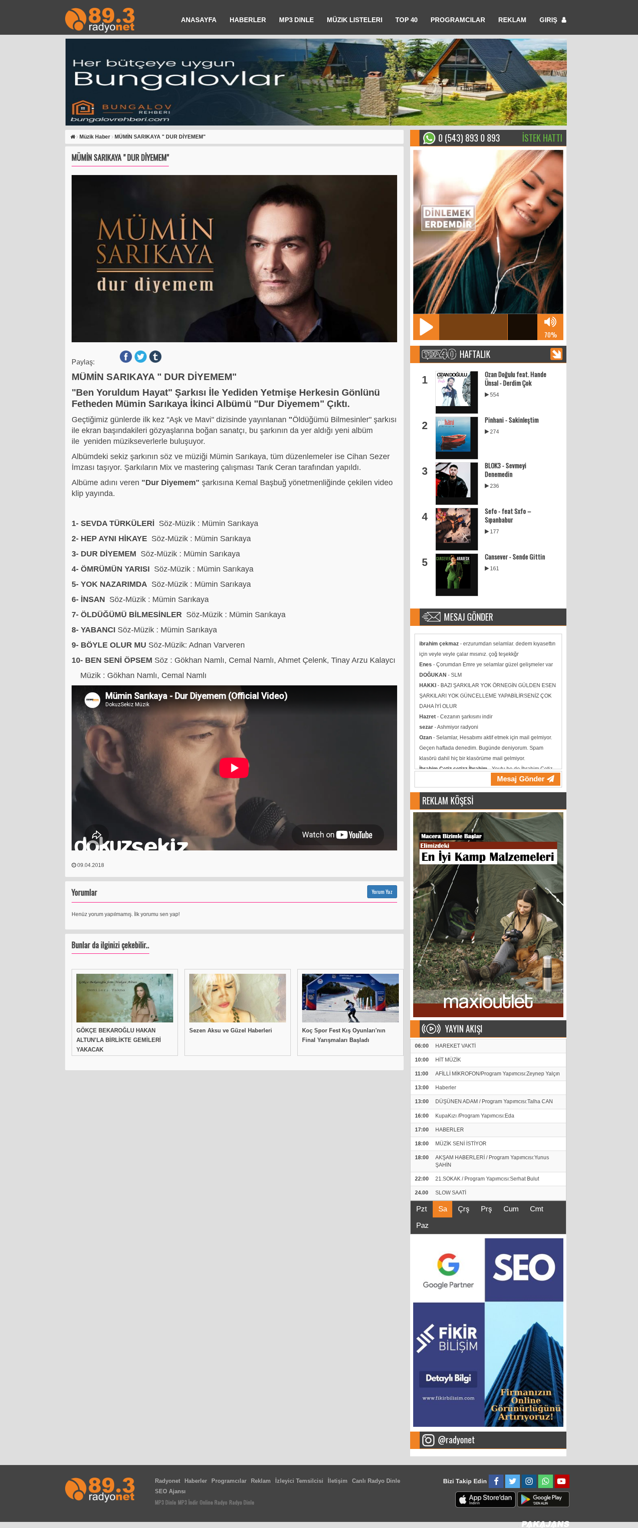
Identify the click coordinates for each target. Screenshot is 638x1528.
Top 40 (406, 19)
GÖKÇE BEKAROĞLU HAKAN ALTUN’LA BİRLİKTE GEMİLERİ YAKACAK (118, 1040)
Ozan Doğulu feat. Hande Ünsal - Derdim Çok (515, 378)
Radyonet (167, 1481)
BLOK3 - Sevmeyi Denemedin (505, 469)
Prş (486, 1209)
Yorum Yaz (382, 891)
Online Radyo (213, 1502)
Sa (442, 1209)
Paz (422, 1225)
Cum (511, 1209)
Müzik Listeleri (354, 19)
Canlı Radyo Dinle (376, 1481)
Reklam (512, 19)
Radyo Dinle (241, 1502)
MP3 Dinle (296, 19)
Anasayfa (199, 19)
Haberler (195, 1481)
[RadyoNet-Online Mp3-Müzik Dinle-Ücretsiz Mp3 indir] (100, 19)
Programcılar (458, 19)
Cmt (536, 1209)
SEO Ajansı (170, 1491)
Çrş (464, 1209)
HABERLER (248, 19)
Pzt (421, 1209)
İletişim (338, 1481)
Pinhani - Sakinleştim (512, 419)
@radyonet (456, 1439)
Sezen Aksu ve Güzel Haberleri (230, 1030)
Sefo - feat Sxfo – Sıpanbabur (508, 515)
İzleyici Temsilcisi (299, 1481)
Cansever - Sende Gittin (515, 556)
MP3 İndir (188, 1502)
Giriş (549, 19)
